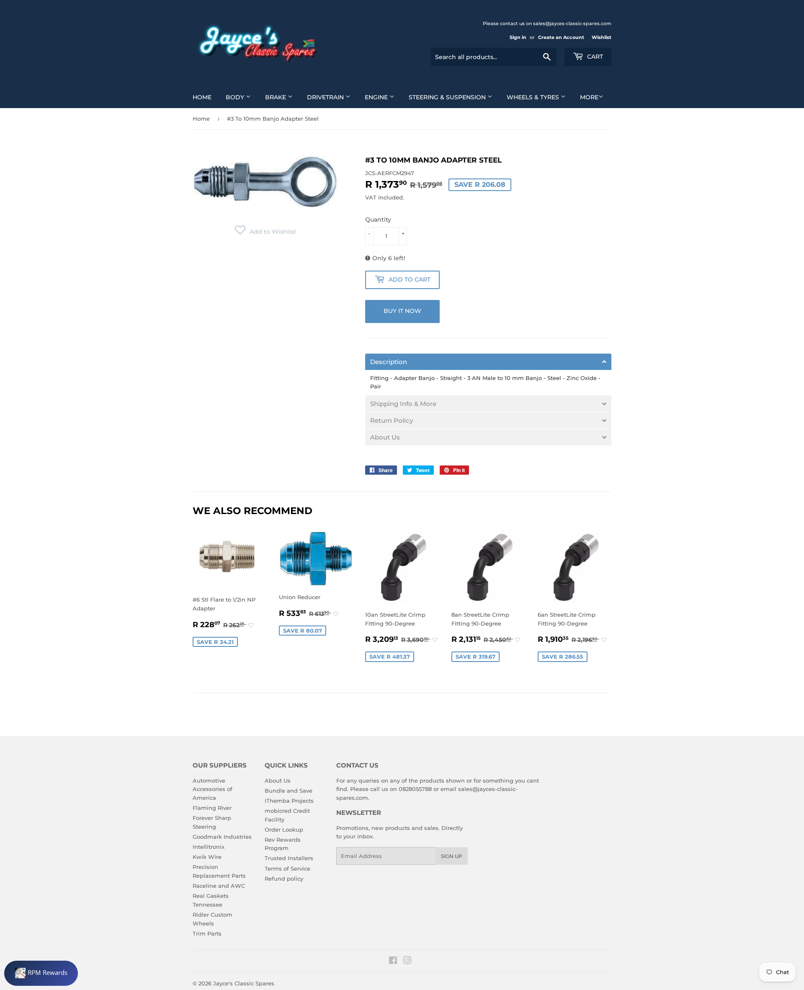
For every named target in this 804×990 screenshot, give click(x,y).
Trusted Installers (289, 858)
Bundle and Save (288, 790)
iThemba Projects (289, 800)
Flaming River (212, 807)
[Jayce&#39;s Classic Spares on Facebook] (393, 961)
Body (236, 97)
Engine (377, 97)
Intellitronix (208, 846)
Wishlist (601, 37)
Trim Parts (207, 933)
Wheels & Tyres (534, 97)
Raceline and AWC (219, 885)
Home (202, 97)
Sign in (518, 37)
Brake (276, 97)
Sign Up (451, 856)
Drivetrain (326, 97)
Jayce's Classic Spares (243, 983)
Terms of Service (287, 868)
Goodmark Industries (222, 836)
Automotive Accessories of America (212, 789)
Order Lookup (284, 829)
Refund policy (284, 878)
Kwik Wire (207, 856)
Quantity (378, 219)
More (589, 97)
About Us (278, 780)
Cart (594, 56)
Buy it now (402, 311)
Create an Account (561, 37)
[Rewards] (41, 973)
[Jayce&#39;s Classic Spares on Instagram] (407, 961)
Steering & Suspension (448, 97)
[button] (265, 231)
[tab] (488, 362)
